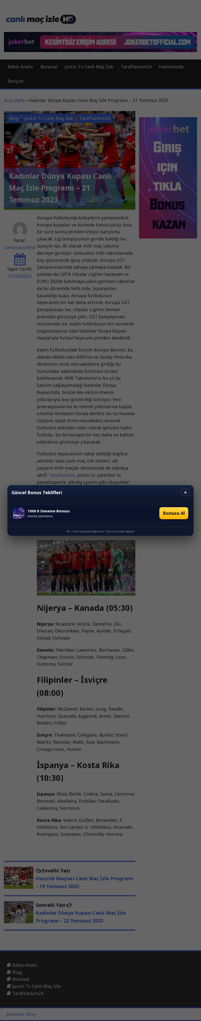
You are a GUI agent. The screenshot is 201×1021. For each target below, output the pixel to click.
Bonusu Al (174, 513)
